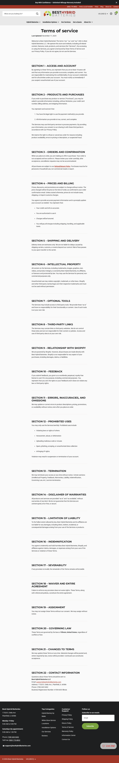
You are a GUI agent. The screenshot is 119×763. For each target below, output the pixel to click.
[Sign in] (111, 13)
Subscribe (90, 726)
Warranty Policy (67, 731)
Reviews (45, 736)
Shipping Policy (67, 719)
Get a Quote (77, 22)
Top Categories (48, 709)
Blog (101, 7)
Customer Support (66, 710)
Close (116, 2)
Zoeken (37, 13)
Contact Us (66, 739)
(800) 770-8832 (72, 7)
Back (33, 22)
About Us (108, 7)
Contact (116, 7)
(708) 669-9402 (13, 737)
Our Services (66, 22)
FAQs (96, 7)
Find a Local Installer (86, 7)
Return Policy (66, 723)
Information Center (69, 735)
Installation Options (49, 727)
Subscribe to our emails (90, 713)
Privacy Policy (67, 715)
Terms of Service (68, 727)
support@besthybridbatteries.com (48, 682)
